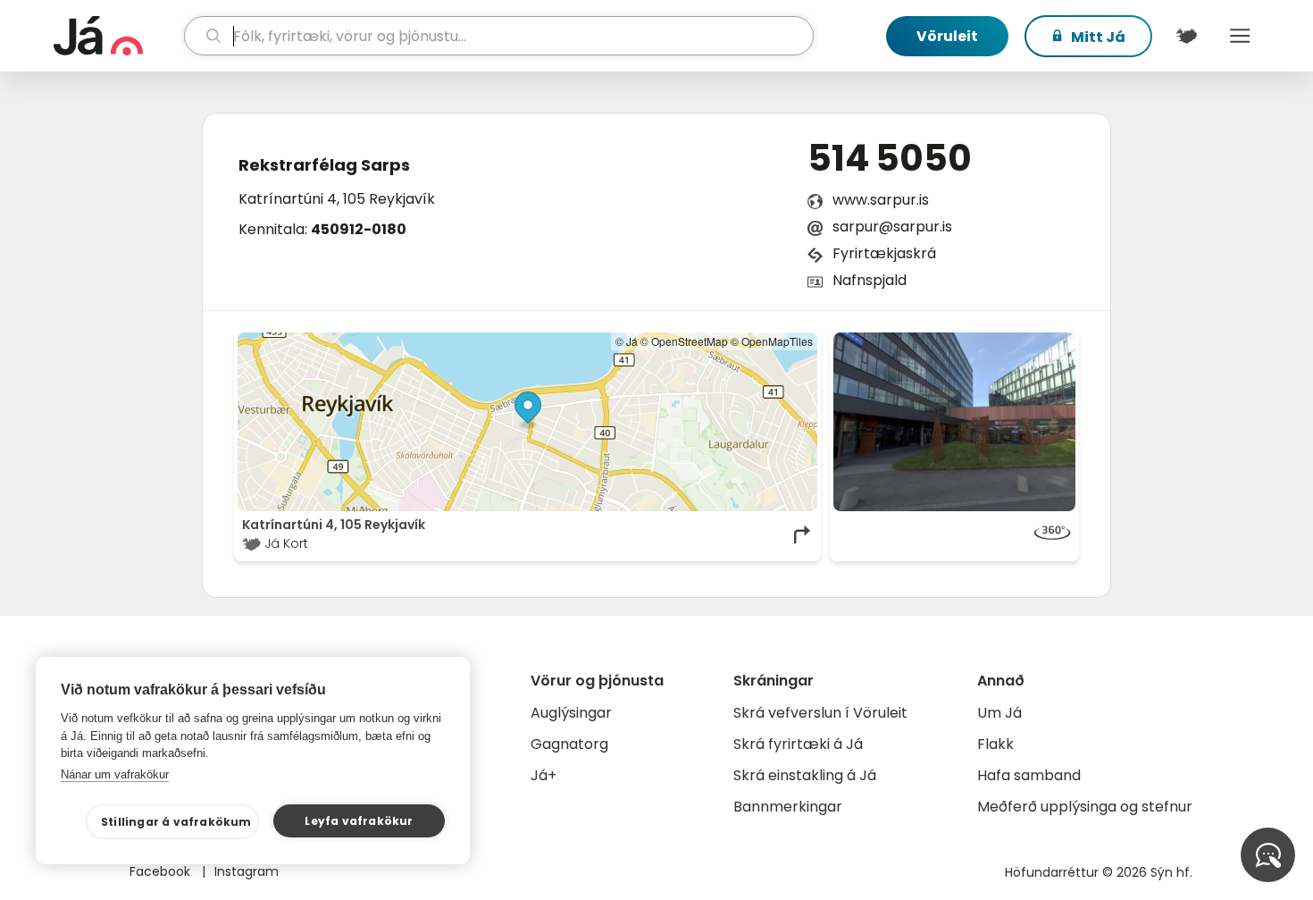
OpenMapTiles (777, 341)
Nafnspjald (869, 280)
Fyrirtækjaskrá (884, 253)
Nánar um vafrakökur (115, 774)
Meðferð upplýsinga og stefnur (1084, 806)
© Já (626, 341)
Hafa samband (1029, 775)
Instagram (246, 871)
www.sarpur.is (880, 199)
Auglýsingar (571, 712)
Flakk (995, 744)
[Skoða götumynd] (954, 421)
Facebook (162, 871)
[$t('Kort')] (1186, 35)
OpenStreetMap (689, 341)
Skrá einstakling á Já (804, 775)
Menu (1239, 35)
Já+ (543, 775)
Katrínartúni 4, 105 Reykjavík (336, 199)
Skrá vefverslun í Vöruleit (820, 712)
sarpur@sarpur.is (892, 226)
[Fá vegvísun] (803, 534)
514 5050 (889, 158)
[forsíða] (117, 35)
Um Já (999, 712)
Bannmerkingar (787, 806)
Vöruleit (947, 36)
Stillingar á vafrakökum (176, 821)
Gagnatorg (569, 744)
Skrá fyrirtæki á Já (798, 744)
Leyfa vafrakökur (359, 821)
